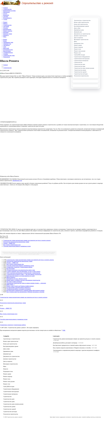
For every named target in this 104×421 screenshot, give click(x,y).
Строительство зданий (9, 409)
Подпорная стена (8, 371)
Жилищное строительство (10, 364)
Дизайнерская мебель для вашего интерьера (11, 252)
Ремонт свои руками (9, 381)
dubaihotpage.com (17, 180)
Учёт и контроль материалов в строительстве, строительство (23, 273)
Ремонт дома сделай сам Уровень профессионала (20, 286)
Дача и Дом (6, 349)
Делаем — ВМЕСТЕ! (9, 243)
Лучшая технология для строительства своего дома (20, 270)
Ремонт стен (6, 384)
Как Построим (10, 268)
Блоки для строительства (10, 344)
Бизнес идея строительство (10, 341)
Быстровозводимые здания (10, 346)
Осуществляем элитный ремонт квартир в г (18, 287)
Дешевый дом (7, 354)
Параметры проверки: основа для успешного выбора (29, 254)
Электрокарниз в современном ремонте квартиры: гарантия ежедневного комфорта (37, 253)
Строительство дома (9, 401)
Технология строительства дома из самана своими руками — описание (26, 283)
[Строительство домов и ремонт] (26, 5)
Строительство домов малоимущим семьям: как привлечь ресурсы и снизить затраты (27, 240)
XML (63, 330)
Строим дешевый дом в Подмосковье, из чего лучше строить (23, 271)
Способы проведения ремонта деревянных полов (17, 246)
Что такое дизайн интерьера (14, 281)
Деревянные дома (8, 351)
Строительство (7, 67)
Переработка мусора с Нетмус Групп (16, 278)
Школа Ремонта (10, 277)
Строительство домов (9, 406)
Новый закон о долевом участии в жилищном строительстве (23, 280)
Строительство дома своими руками (13, 404)
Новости (5, 369)
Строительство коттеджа (10, 411)
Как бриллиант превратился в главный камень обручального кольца (33, 252)
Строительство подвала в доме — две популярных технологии (23, 274)
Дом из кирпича (7, 361)
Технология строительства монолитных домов (16, 242)
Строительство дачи (8, 399)
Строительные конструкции (11, 391)
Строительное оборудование (11, 389)
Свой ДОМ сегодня (8, 386)
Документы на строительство (11, 356)
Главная (5, 65)
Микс (4, 366)
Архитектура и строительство (11, 339)
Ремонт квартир (7, 376)
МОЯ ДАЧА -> (10, 284)
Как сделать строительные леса (12, 244)
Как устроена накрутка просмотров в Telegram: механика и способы (25, 292)
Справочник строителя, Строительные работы (19, 267)
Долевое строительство (9, 359)
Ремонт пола (6, 379)
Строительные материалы (10, 394)
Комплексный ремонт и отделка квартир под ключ (20, 276)
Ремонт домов (7, 374)
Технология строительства (10, 414)
